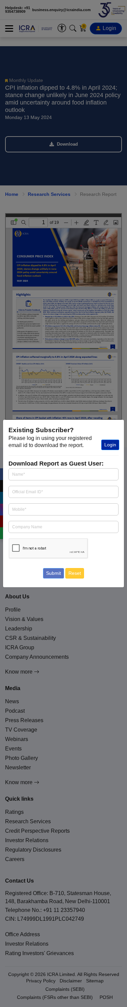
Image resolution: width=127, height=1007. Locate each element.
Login (110, 444)
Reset (74, 573)
